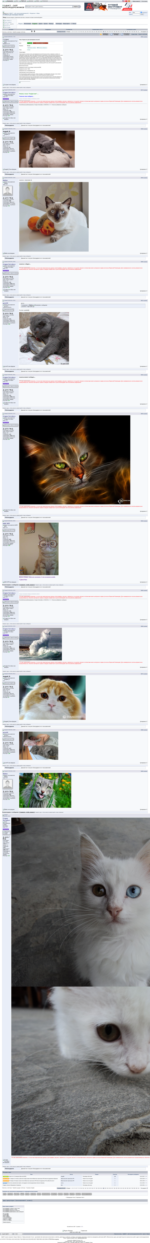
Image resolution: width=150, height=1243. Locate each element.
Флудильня (32, 13)
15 (90, 31)
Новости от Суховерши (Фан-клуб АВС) (17, 1176)
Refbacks (5, 1220)
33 (123, 31)
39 (134, 31)
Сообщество (69, 29)
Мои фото (6, 25)
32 (121, 31)
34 (125, 31)
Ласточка (16, 1193)
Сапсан (60, 1193)
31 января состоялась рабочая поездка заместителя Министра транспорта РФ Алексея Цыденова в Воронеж (33, 1178)
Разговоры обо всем (87, 1176)
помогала (33, 1193)
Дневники (31, 0)
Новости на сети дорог (88, 1178)
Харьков (66, 1193)
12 (85, 31)
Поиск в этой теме (142, 34)
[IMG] (4, 1215)
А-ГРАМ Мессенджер (53, 1239)
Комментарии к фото (98, 29)
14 (89, 31)
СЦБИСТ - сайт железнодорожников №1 (19, 13)
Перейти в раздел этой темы (19, 32)
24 (107, 31)
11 (83, 31)
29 (116, 31)
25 (109, 31)
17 (94, 31)
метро (38, 1193)
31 (120, 31)
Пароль (130, 14)
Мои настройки (7, 27)
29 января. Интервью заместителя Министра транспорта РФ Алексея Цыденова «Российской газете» (31, 1180)
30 (118, 31)
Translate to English (30, 1187)
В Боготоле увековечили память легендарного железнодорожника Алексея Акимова (25, 1182)
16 (92, 31)
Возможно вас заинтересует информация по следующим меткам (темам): (20, 1191)
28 (114, 31)
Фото (17, 0)
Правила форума (7, 1222)
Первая (68, 31)
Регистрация (144, 1)
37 (131, 31)
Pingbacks (5, 1219)
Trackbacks (5, 1217)
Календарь (59, 23)
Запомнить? (144, 12)
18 (96, 31)
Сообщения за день (131, 29)
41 (138, 31)
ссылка (145, 36)
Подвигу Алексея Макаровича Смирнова (12, 1185)
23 (105, 31)
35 (127, 31)
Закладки (11, 29)
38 (132, 31)
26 (110, 31)
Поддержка (48, 29)
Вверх (148, 1233)
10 (81, 31)
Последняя (144, 31)
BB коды (5, 1213)
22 (27, 1239)
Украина (72, 1193)
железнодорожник (86, 1193)
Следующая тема (79, 1197)
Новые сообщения (8, 22)
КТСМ (22, 1193)
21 (101, 31)
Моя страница (7, 20)
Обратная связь (118, 1233)
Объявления (45, 0)
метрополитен (45, 1193)
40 (136, 31)
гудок (4, 1193)
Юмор (38, 13)
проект (27, 1193)
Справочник (84, 1230)
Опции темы (134, 34)
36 (129, 31)
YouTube (78, 1193)
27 (112, 31)
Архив (144, 1233)
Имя (130, 12)
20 (100, 31)
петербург (53, 1193)
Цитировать (143, 84)
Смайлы (5, 1214)
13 (87, 31)
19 (98, 31)
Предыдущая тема (71, 1197)
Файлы (37, 0)
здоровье (10, 1193)
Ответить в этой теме (7, 32)
